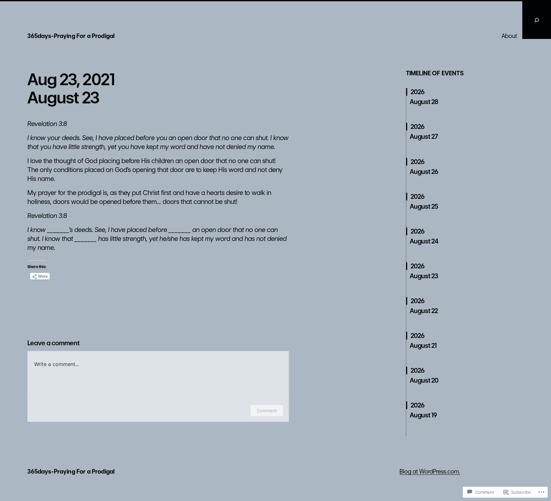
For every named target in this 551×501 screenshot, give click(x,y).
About (509, 36)
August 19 (423, 415)
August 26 (424, 172)
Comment (267, 410)
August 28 (424, 102)
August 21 (423, 345)
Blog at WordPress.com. (430, 471)
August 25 (424, 206)
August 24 (424, 241)
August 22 (424, 311)
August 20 (424, 380)
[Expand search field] (537, 20)
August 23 (424, 276)
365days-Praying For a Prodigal (70, 36)
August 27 (424, 136)
